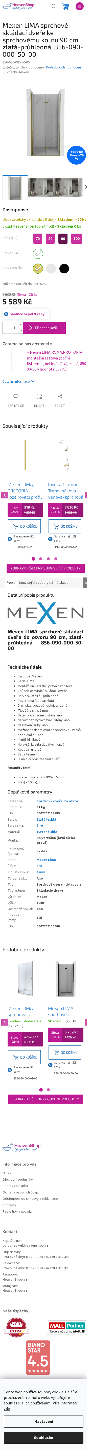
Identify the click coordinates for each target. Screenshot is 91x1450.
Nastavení (43, 1421)
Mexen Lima (46, 859)
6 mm (41, 872)
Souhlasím (43, 1437)
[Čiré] (38, 253)
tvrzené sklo (47, 832)
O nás (7, 1173)
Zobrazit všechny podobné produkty (45, 1099)
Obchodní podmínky (18, 1179)
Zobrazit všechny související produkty (46, 568)
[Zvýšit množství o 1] (20, 325)
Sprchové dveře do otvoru (58, 801)
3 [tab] (48, 558)
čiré (40, 825)
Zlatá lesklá (46, 819)
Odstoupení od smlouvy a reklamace (30, 1199)
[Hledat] (53, 6)
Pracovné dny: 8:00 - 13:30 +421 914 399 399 (36, 1257)
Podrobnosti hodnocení (64, 67)
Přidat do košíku (47, 327)
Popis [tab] (11, 582)
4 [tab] (55, 558)
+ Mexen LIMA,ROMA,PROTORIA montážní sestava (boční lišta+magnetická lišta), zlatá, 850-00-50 (57, 361)
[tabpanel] (25, 494)
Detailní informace (16, 381)
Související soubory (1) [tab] (36, 582)
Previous (3, 494)
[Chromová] (51, 268)
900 (39, 866)
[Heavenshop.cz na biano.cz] (45, 1357)
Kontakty (9, 1205)
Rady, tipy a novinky (18, 1211)
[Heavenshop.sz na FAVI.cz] (24, 1327)
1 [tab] (33, 559)
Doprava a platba (15, 1186)
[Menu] (80, 6)
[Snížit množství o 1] (20, 331)
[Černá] (64, 268)
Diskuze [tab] (63, 582)
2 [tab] (40, 558)
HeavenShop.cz (15, 1279)
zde (7, 1408)
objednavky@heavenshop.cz (25, 1245)
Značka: (18, 72)
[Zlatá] (38, 268)
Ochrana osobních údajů (21, 1192)
